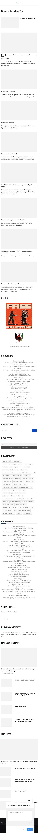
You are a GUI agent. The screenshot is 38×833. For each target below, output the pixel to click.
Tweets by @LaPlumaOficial (9, 612)
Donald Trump (30, 472)
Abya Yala (6, 461)
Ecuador (27, 475)
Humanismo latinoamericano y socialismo (19, 385)
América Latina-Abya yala (9, 464)
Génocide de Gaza (18, 481)
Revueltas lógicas (8, 504)
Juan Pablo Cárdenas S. (25, 487)
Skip (24, 829)
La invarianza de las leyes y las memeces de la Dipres (13, 220)
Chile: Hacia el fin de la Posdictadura (9, 154)
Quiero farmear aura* (20, 706)
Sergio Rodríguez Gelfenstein (22, 510)
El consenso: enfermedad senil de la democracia (12, 284)
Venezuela (27, 513)
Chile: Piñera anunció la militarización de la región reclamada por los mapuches (17, 186)
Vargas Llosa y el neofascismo (28, 18)
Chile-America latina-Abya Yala (10, 469)
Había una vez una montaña (19, 388)
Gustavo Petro (7, 481)
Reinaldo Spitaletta (27, 501)
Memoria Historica (8, 493)
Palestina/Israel (27, 498)
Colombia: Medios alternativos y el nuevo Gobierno (19, 362)
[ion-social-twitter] (8, 619)
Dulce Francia (17, 475)
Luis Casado (21, 490)
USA (19, 513)
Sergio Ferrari (7, 510)
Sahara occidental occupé (9, 507)
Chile (26, 467)
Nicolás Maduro (18, 495)
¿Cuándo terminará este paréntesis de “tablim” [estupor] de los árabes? (25, 694)
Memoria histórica (20, 493)
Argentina (17, 467)
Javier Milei (30, 481)
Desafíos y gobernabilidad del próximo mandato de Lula (19, 366)
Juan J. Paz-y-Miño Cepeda (20, 484)
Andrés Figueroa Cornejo (25, 464)
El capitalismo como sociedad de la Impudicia (19, 375)
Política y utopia (15, 501)
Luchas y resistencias (8, 490)
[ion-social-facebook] (4, 619)
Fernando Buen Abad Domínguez (11, 478)
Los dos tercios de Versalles (7, 123)
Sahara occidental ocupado (26, 507)
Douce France (7, 475)
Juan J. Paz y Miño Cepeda (10, 487)
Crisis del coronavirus (18, 472)
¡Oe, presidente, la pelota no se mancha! (19, 403)
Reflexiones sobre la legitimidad (8, 91)
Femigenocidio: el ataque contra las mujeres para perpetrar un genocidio (24, 720)
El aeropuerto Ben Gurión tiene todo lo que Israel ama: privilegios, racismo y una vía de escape (18, 762)
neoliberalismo (7, 495)
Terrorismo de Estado (8, 513)
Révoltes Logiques (20, 504)
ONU (19, 498)
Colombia (24, 469)
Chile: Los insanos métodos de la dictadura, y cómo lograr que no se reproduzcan (16, 252)
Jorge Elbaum (6, 484)
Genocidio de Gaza (27, 478)
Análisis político (7, 467)
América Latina (16, 461)
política (5, 501)
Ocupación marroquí (8, 498)
